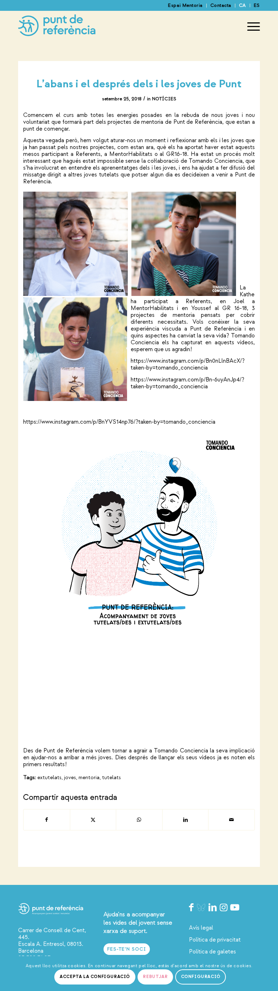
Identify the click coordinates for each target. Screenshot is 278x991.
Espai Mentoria (185, 5)
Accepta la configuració (95, 976)
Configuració (200, 976)
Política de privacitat (215, 939)
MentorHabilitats (130, 154)
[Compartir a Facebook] (47, 819)
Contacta (220, 5)
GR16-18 (176, 154)
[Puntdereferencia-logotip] (57, 26)
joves (70, 777)
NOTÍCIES (164, 99)
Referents (88, 154)
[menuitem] (185, 6)
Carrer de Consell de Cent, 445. (52, 934)
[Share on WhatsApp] (139, 819)
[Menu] (250, 26)
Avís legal (201, 927)
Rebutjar (155, 976)
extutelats (49, 777)
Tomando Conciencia (215, 161)
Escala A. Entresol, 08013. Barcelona (50, 947)
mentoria (89, 777)
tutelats (111, 777)
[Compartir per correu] (231, 819)
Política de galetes (212, 951)
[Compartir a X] (93, 819)
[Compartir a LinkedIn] (185, 819)
